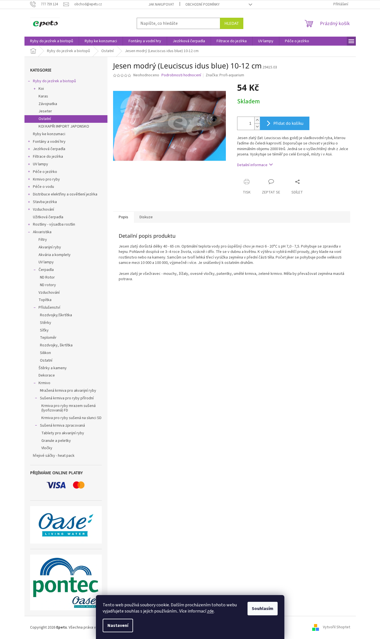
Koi (41, 89)
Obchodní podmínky (202, 4)
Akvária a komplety (55, 255)
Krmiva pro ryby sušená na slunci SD (71, 418)
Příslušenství (49, 307)
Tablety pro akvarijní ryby (62, 433)
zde (210, 611)
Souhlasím (262, 608)
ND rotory (48, 285)
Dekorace (47, 375)
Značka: (225, 75)
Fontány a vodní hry (49, 141)
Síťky (44, 330)
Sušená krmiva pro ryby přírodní (67, 398)
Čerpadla (46, 270)
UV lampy (40, 164)
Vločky (46, 448)
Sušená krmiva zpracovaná (62, 425)
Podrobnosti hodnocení (181, 75)
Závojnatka (48, 104)
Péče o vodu (43, 187)
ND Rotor (47, 277)
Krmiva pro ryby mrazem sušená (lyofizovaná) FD (68, 408)
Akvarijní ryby (50, 247)
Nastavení (117, 625)
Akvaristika (42, 232)
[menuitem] (51, 41)
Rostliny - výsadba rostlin (54, 224)
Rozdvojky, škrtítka (56, 345)
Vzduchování (43, 209)
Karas (43, 96)
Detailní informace (252, 165)
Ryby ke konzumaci (49, 134)
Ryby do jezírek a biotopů (54, 81)
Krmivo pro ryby (46, 179)
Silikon (45, 353)
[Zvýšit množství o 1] (257, 120)
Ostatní (45, 119)
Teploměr (48, 337)
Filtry (43, 239)
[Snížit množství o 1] (257, 126)
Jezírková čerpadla (49, 149)
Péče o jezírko (45, 172)
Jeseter (45, 111)
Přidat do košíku (288, 123)
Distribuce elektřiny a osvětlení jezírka (65, 194)
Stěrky (45, 323)
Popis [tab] (123, 217)
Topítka (45, 300)
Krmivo (44, 383)
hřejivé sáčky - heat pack (54, 455)
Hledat (231, 23)
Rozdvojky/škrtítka (56, 315)
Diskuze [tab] (146, 217)
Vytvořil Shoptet (336, 627)
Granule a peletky (56, 441)
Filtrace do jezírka (48, 156)
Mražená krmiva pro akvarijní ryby (68, 390)
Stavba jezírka (45, 202)
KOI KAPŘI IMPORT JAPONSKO (64, 126)
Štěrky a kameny (53, 368)
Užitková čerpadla (48, 217)
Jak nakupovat (161, 4)
